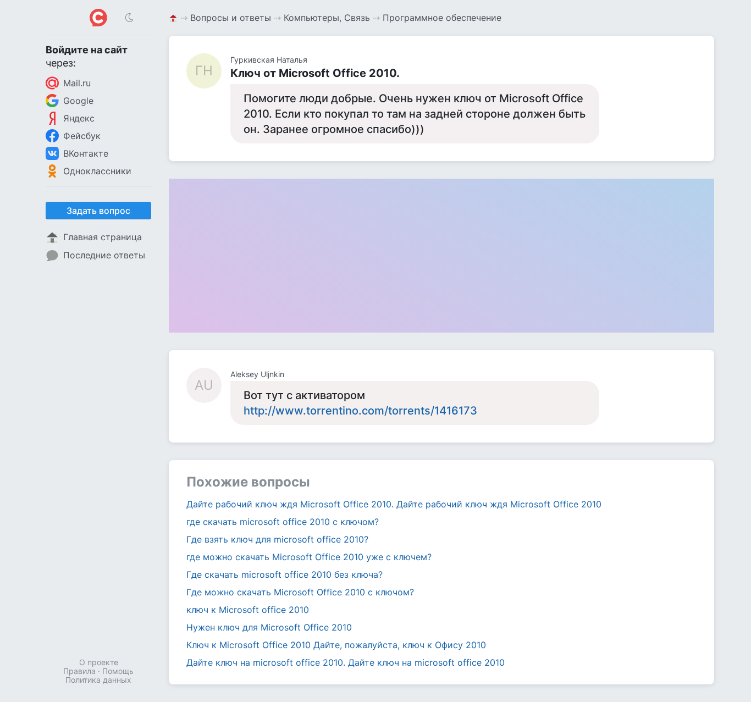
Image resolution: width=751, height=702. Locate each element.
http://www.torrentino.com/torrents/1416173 (360, 410)
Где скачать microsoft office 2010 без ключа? (284, 574)
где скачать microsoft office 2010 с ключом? (282, 521)
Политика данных (98, 679)
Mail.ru (77, 83)
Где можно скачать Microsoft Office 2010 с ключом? (300, 592)
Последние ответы (104, 255)
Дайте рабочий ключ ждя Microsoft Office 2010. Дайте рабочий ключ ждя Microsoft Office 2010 (393, 504)
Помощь (118, 671)
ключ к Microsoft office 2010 (247, 609)
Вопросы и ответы (230, 17)
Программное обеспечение (442, 17)
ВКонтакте (85, 153)
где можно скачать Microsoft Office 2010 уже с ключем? (309, 556)
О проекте (98, 662)
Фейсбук (82, 135)
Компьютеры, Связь (327, 17)
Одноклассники (97, 170)
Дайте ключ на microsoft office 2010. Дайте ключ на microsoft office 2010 (345, 662)
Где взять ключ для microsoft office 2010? (277, 539)
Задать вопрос (98, 210)
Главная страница (102, 236)
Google (78, 100)
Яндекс (79, 118)
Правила (79, 671)
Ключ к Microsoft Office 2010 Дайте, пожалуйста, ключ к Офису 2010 (336, 644)
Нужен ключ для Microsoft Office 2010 (269, 627)
